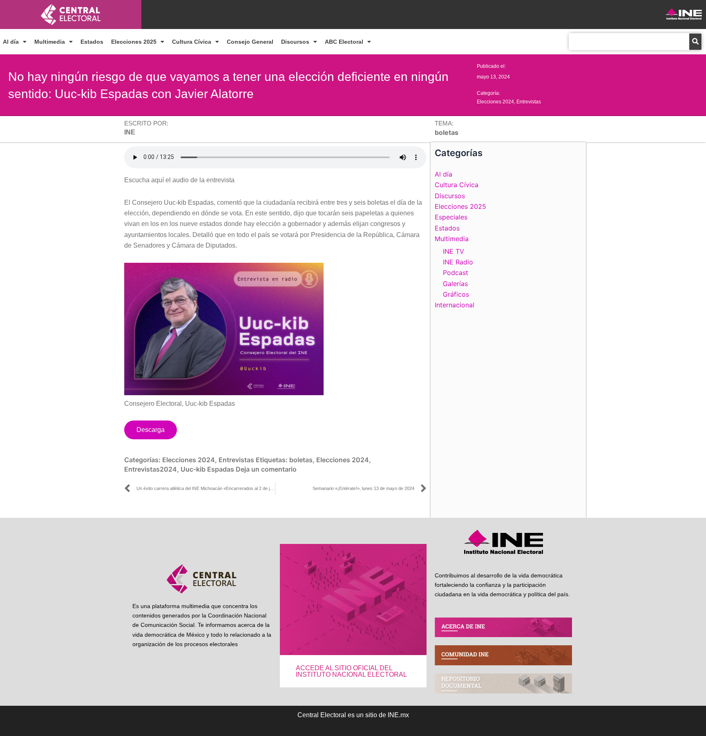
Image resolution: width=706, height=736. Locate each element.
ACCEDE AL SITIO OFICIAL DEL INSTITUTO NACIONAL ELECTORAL (351, 671)
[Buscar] (695, 42)
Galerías (455, 284)
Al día (11, 41)
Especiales (451, 217)
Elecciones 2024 (495, 102)
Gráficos (456, 294)
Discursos (295, 41)
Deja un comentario (266, 469)
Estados (91, 41)
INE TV (453, 251)
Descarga (150, 429)
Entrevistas (528, 102)
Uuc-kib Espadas (207, 469)
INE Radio (458, 262)
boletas (301, 460)
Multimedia (49, 41)
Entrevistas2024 (150, 469)
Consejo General (250, 41)
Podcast (455, 272)
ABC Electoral (344, 41)
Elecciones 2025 (133, 41)
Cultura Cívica (191, 41)
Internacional (454, 305)
